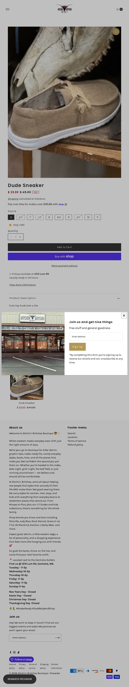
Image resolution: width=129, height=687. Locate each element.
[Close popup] (124, 315)
